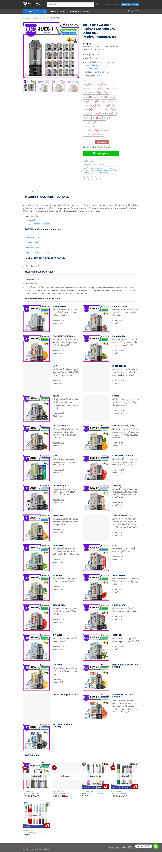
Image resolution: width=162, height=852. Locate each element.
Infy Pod (93, 68)
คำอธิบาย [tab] (26, 191)
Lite (102, 65)
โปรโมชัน (63, 11)
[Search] (97, 4)
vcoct (105, 170)
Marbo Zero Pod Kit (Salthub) (92, 793)
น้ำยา (115, 170)
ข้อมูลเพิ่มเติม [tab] (34, 191)
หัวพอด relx (93, 173)
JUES (108, 62)
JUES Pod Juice (108, 168)
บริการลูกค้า (52, 11)
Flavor (85, 81)
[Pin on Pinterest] (96, 178)
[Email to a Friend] (92, 178)
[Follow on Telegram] (137, 11)
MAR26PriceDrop (88, 170)
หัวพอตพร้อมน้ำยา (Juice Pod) (47, 18)
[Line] (156, 846)
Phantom (95, 65)
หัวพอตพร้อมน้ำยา (103, 173)
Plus (95, 170)
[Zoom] (26, 75)
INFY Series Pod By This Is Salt (37, 253)
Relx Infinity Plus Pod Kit (119, 793)
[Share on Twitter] (88, 178)
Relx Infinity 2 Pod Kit (33, 242)
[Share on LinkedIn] (100, 178)
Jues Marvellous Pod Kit (34, 237)
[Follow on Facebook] (126, 11)
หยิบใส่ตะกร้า (102, 142)
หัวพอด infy (86, 173)
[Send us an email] (132, 11)
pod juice (100, 170)
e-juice (97, 168)
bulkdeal (91, 168)
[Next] (75, 50)
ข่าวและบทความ (74, 11)
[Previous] (27, 50)
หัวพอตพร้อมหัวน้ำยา (102, 72)
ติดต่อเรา (86, 12)
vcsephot (110, 170)
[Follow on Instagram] (129, 11)
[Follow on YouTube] (134, 11)
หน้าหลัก (27, 18)
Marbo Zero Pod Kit (33, 247)
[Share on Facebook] (85, 178)
